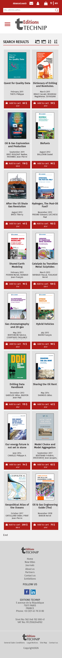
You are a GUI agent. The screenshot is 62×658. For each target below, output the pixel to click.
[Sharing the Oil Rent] (45, 366)
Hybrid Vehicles (45, 324)
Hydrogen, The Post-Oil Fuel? (45, 205)
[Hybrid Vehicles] (45, 306)
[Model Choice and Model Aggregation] (45, 426)
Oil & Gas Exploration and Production (17, 145)
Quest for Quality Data (17, 83)
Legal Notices (32, 643)
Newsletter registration (31, 3)
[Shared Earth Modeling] (17, 246)
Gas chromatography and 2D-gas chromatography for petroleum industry (17, 326)
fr (51, 3)
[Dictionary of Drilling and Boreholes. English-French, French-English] (45, 65)
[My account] (39, 3)
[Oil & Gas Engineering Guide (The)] (45, 487)
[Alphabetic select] (50, 42)
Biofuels (45, 143)
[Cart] (46, 4)
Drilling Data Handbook (17, 386)
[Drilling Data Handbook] (17, 366)
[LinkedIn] (33, 592)
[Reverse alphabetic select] (56, 42)
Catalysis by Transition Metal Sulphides (45, 265)
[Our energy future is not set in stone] (17, 426)
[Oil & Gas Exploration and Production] (17, 125)
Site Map (43, 643)
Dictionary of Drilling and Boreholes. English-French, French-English (45, 85)
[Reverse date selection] (43, 42)
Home (30, 558)
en (56, 3)
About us (30, 569)
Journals (30, 565)
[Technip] (31, 29)
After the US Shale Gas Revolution (17, 205)
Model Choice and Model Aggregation (45, 446)
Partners (30, 572)
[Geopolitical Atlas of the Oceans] (17, 487)
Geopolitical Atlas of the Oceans (17, 506)
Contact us (30, 575)
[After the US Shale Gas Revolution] (17, 186)
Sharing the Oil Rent (45, 384)
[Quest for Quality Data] (17, 65)
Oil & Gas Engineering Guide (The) (45, 506)
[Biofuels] (45, 125)
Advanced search (20, 3)
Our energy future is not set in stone (17, 446)
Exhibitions (30, 578)
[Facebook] (26, 592)
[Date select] (37, 42)
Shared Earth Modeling (17, 265)
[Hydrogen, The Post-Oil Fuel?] (45, 186)
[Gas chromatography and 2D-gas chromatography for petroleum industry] (17, 306)
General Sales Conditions (14, 643)
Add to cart (18, 104)
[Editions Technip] (31, 637)
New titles (30, 562)
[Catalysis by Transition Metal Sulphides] (45, 246)
